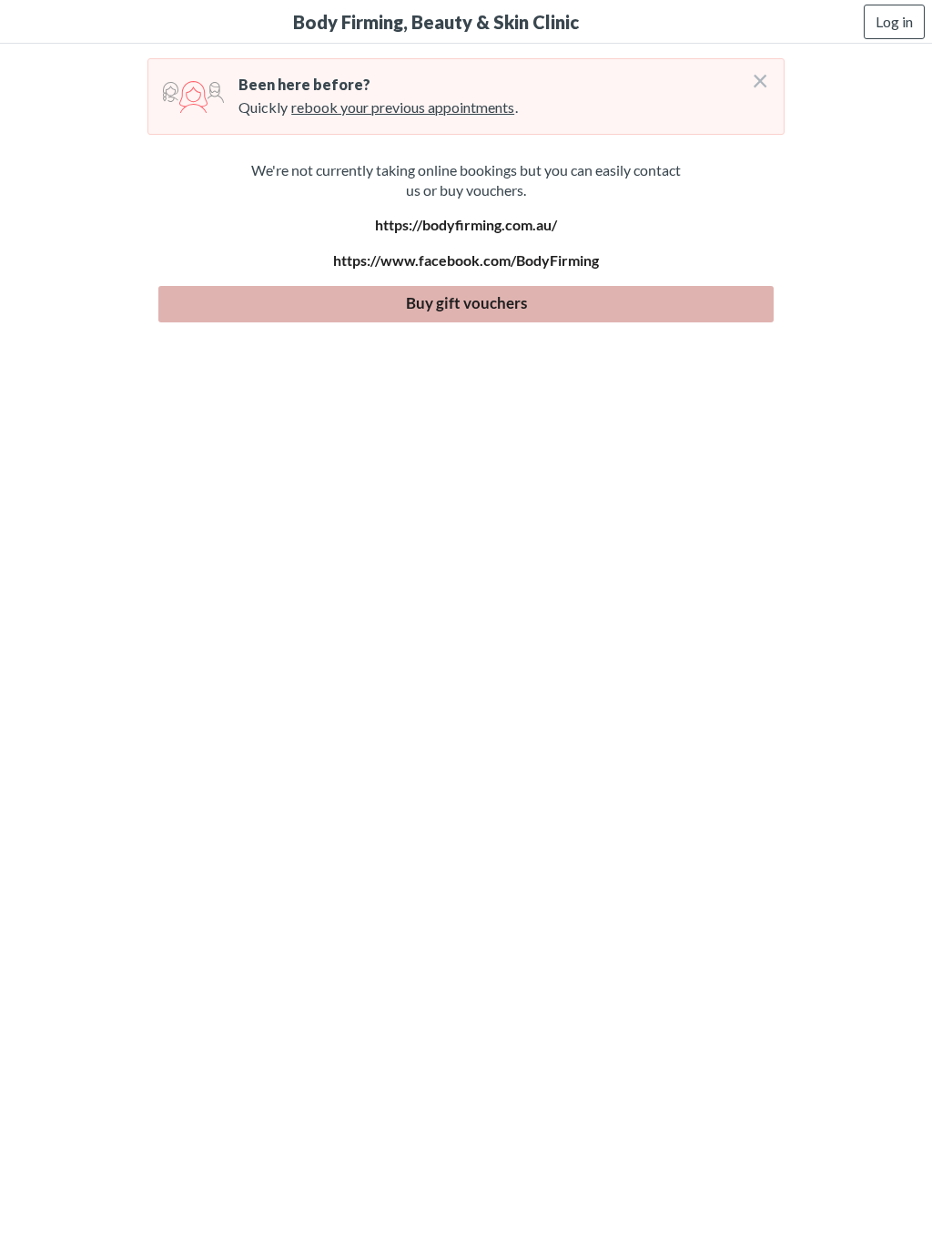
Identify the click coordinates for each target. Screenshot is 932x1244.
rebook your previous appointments (402, 107)
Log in (894, 21)
